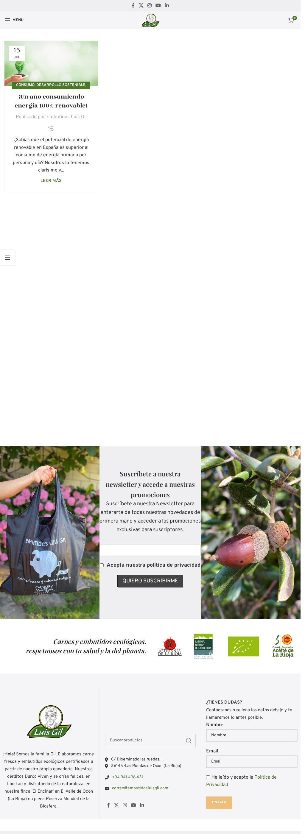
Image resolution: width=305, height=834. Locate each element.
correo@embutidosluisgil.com (140, 788)
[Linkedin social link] (167, 5)
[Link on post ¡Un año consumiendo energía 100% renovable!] (51, 63)
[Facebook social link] (133, 5)
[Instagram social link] (149, 5)
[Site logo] (150, 20)
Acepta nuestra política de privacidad (153, 565)
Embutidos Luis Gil (66, 117)
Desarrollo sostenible (60, 85)
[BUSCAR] (189, 740)
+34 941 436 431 (127, 777)
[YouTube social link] (158, 5)
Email (212, 751)
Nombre (214, 725)
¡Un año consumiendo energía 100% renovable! (51, 101)
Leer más (51, 181)
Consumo (25, 85)
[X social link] (141, 5)
